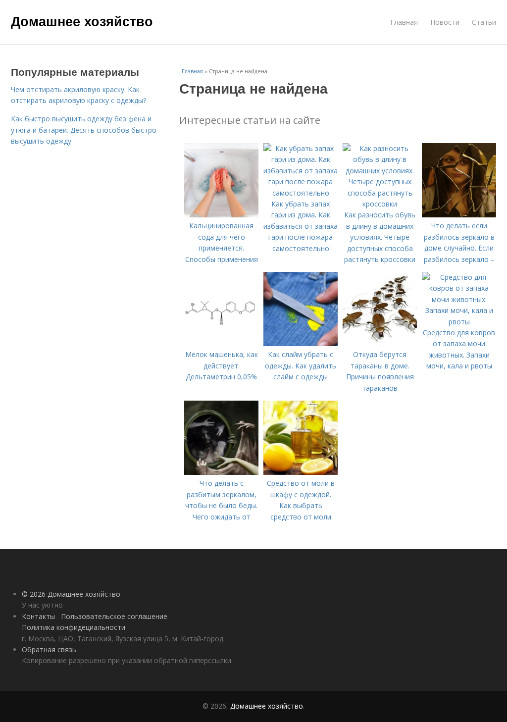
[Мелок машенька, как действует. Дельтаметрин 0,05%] (221, 343)
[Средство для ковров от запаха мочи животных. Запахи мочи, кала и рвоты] (459, 321)
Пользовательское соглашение (114, 616)
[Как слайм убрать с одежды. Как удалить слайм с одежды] (300, 343)
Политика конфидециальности (73, 627)
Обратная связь (49, 649)
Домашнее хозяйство (82, 20)
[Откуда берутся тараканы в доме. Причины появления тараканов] (380, 343)
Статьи (484, 22)
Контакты (38, 616)
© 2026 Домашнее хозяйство (71, 594)
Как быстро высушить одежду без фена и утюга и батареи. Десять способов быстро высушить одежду (83, 130)
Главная (404, 22)
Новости (444, 22)
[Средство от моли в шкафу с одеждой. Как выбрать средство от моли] (300, 472)
